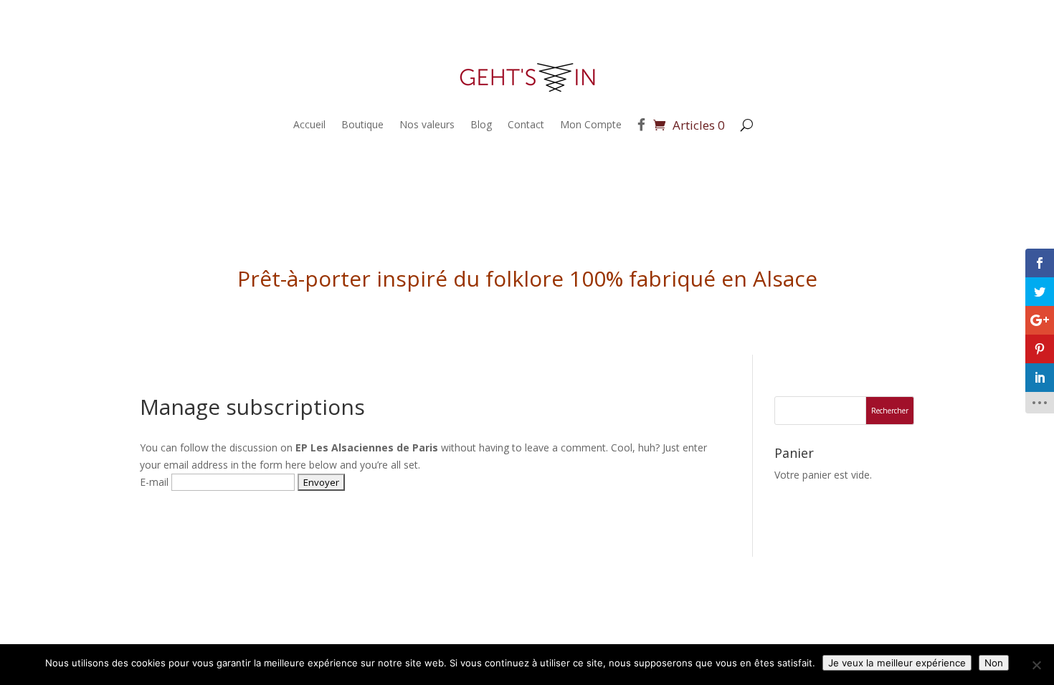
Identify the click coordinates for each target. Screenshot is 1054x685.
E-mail (154, 482)
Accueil (309, 124)
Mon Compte (591, 124)
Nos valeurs (427, 124)
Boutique (362, 124)
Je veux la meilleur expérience (897, 663)
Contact (526, 124)
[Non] (1036, 665)
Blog (481, 124)
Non (993, 663)
